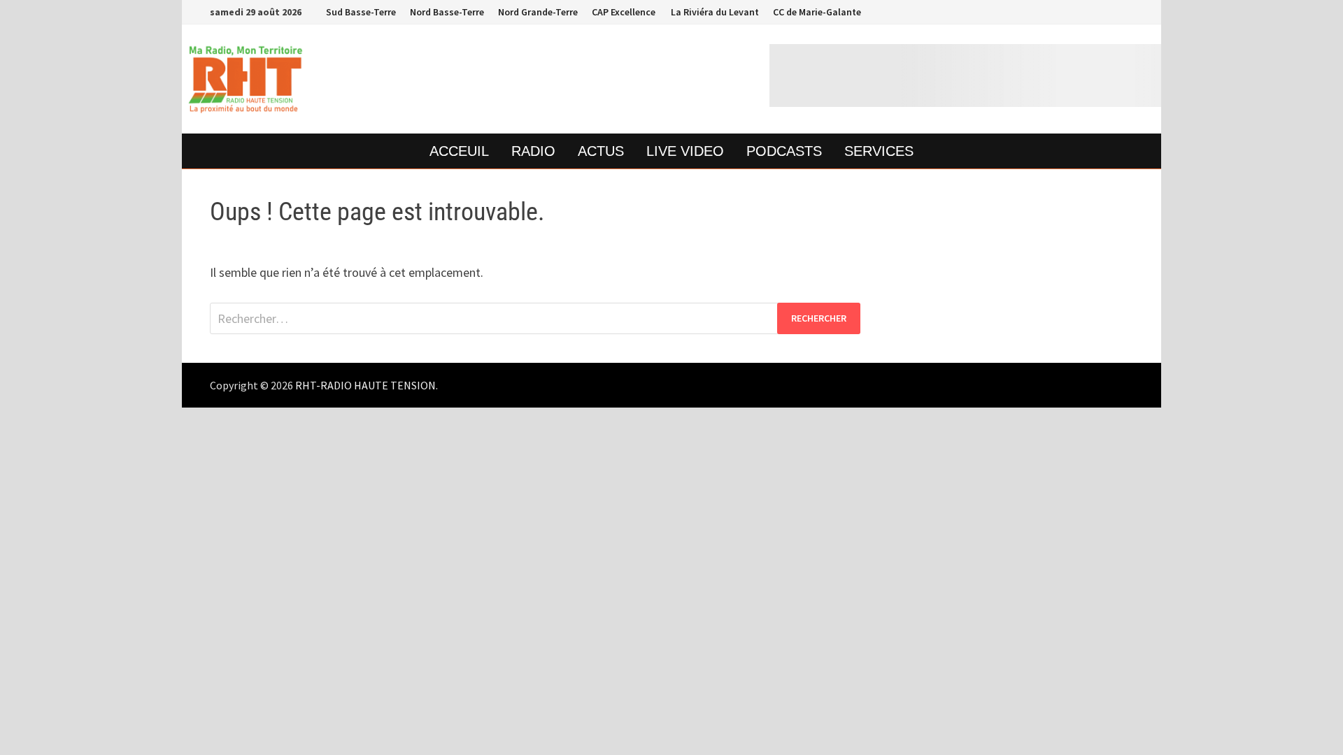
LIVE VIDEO (685, 151)
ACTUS (601, 151)
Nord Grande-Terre (538, 12)
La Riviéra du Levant (714, 12)
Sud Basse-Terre (361, 12)
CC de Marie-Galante (817, 12)
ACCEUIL (459, 151)
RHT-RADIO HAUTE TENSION (365, 385)
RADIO (533, 151)
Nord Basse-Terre (447, 12)
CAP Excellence (623, 12)
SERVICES (879, 151)
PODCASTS (784, 151)
